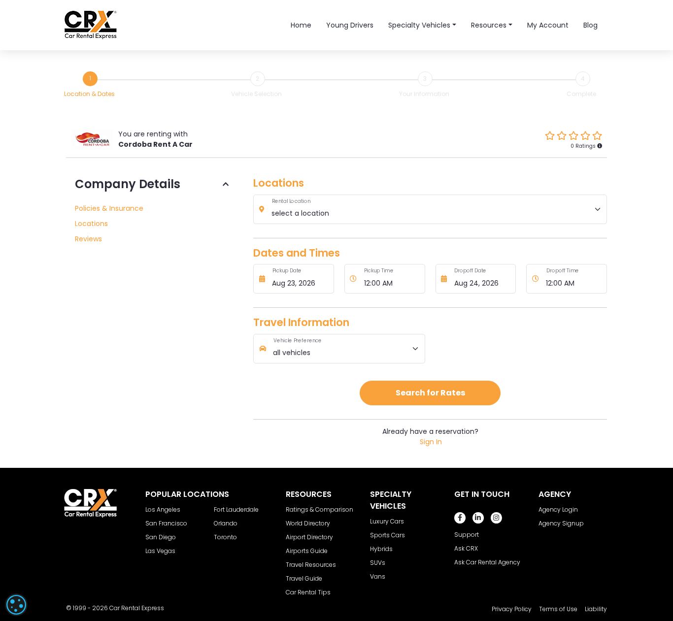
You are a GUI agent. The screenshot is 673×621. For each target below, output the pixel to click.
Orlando (225, 523)
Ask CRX (466, 548)
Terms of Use (558, 609)
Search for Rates (430, 392)
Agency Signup (561, 523)
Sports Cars (387, 535)
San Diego (160, 537)
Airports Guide (307, 551)
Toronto (225, 537)
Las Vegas (160, 551)
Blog (590, 25)
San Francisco (166, 523)
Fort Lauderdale (236, 509)
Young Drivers (349, 25)
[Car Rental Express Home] (90, 25)
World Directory (308, 523)
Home (301, 25)
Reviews (88, 239)
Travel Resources (311, 564)
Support (466, 534)
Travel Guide (304, 578)
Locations (91, 224)
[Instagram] (496, 517)
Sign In (431, 442)
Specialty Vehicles (419, 25)
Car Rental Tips (308, 592)
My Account (548, 25)
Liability (596, 609)
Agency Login (558, 509)
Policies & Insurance (109, 208)
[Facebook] (460, 517)
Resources (488, 25)
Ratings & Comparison (319, 509)
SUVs (377, 562)
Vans (377, 576)
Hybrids (381, 549)
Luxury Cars (387, 521)
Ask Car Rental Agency (487, 562)
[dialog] (16, 604)
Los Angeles (162, 509)
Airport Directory (309, 537)
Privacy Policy (512, 609)
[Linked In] (478, 517)
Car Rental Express (136, 608)
